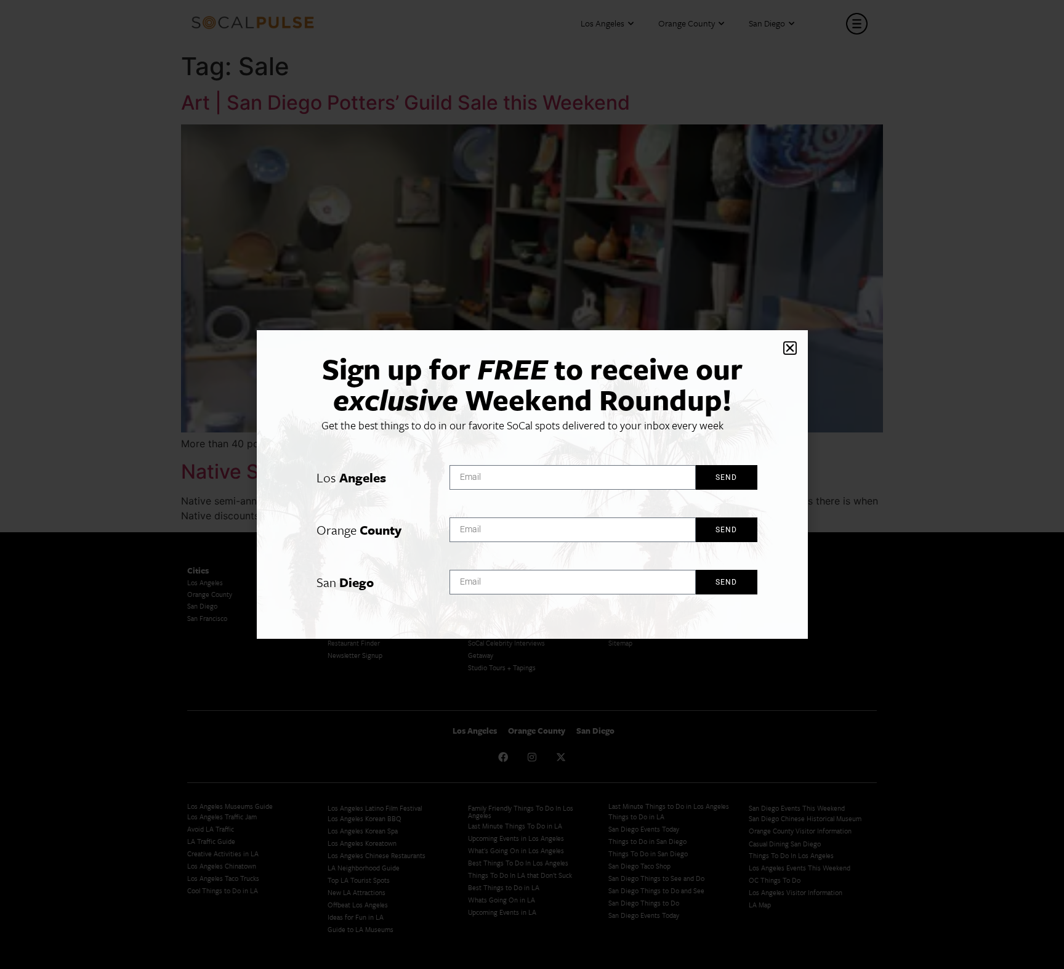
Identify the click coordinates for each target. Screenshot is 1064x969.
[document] (532, 484)
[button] (790, 348)
